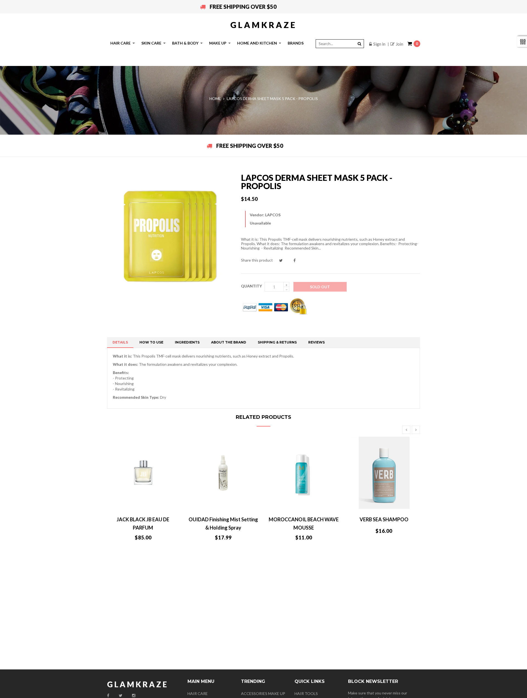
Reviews (316, 342)
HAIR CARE (197, 693)
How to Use (151, 342)
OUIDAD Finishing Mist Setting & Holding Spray (223, 523)
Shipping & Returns (277, 342)
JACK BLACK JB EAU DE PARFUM (143, 523)
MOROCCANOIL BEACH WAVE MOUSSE (304, 523)
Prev (406, 430)
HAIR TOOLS (306, 693)
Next (416, 430)
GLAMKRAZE (263, 25)
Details (120, 342)
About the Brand (228, 342)
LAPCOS (273, 214)
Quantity (251, 286)
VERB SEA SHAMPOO (384, 519)
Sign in (379, 43)
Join (399, 43)
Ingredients (187, 342)
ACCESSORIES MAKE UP (263, 693)
